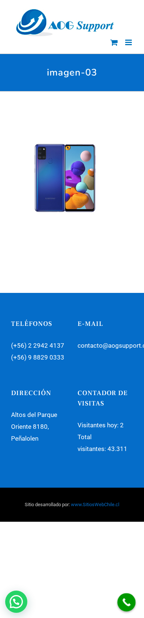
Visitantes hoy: (99, 425)
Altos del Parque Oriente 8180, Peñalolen (34, 426)
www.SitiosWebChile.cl (95, 504)
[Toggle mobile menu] (129, 42)
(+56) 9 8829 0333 (37, 357)
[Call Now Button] (126, 602)
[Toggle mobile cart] (114, 42)
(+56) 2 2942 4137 (37, 345)
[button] (16, 602)
